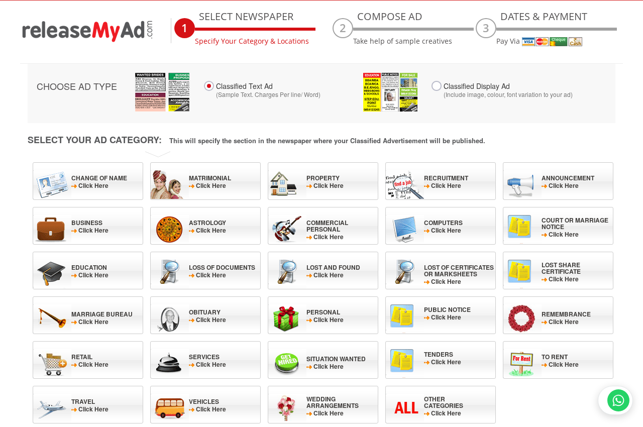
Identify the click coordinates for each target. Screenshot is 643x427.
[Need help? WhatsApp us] (615, 400)
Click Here (99, 181)
